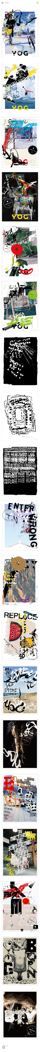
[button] (2, 3)
